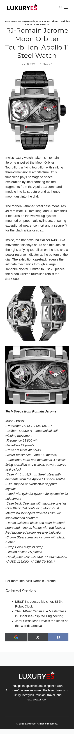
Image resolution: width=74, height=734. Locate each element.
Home (7, 21)
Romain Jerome (44, 581)
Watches (16, 21)
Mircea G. (48, 64)
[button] (61, 7)
